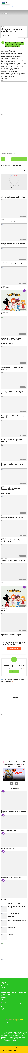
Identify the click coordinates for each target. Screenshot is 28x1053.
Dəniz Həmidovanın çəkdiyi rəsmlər (12, 465)
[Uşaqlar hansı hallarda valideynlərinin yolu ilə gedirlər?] (14, 232)
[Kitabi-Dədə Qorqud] (14, 840)
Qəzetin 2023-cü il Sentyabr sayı (16, 1003)
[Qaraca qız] (14, 889)
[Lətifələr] (14, 300)
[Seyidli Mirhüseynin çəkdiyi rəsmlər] (14, 208)
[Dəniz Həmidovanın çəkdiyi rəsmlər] (14, 452)
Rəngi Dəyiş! (14, 648)
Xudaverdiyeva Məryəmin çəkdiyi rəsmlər (11, 489)
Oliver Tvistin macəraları (9, 830)
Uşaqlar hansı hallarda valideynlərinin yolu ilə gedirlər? (13, 244)
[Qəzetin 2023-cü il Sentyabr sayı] (4, 1006)
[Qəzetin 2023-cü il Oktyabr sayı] (4, 985)
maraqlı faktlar (5, 336)
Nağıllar (3, 286)
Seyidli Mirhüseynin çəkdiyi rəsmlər (12, 221)
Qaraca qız (4, 899)
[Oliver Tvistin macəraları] (14, 822)
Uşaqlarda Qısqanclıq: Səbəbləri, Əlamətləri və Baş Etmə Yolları (11, 339)
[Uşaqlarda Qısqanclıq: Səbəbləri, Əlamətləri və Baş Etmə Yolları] (14, 326)
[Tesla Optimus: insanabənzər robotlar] (14, 254)
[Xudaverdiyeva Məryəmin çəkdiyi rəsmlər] (14, 476)
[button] (21, 1)
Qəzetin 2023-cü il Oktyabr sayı (16, 984)
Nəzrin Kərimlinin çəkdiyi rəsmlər (11, 440)
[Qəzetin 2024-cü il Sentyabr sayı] (4, 996)
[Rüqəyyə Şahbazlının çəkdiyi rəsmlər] (14, 404)
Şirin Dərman (5, 288)
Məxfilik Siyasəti (17, 1047)
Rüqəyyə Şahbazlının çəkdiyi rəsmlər (12, 416)
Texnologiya (4, 262)
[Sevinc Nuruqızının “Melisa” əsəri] (14, 863)
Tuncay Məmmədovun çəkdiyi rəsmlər (13, 392)
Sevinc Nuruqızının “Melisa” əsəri (11, 877)
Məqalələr (3, 242)
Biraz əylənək (4, 312)
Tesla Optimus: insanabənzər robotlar (13, 264)
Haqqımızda (4, 1047)
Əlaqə (10, 1047)
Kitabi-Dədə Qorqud (7, 848)
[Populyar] (24, 290)
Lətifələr (4, 314)
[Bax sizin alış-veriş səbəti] (26, 1)
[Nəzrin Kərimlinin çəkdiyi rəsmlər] (14, 428)
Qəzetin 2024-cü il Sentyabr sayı (16, 992)
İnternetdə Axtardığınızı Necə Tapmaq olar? (13, 811)
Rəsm (3, 27)
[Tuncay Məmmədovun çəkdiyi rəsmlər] (14, 380)
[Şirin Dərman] (14, 275)
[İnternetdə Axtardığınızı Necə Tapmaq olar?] (14, 800)
